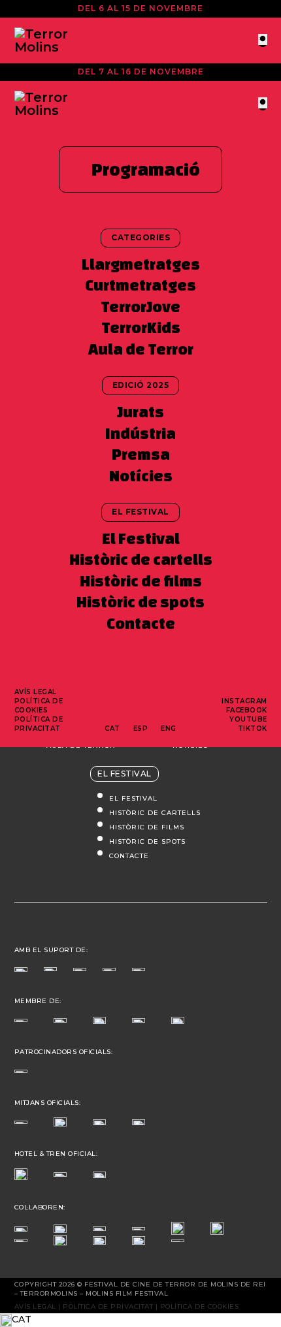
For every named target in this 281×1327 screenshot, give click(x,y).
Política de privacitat (38, 724)
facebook (246, 710)
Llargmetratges (141, 264)
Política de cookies (38, 705)
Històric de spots (140, 602)
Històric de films (141, 581)
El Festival (141, 538)
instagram (244, 701)
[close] (262, 39)
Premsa (141, 454)
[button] (140, 1319)
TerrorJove (140, 306)
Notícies (141, 476)
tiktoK (252, 728)
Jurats (140, 412)
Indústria (140, 433)
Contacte (141, 623)
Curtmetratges (140, 285)
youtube (248, 719)
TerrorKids (140, 327)
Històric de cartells (140, 559)
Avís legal (35, 692)
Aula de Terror (140, 349)
